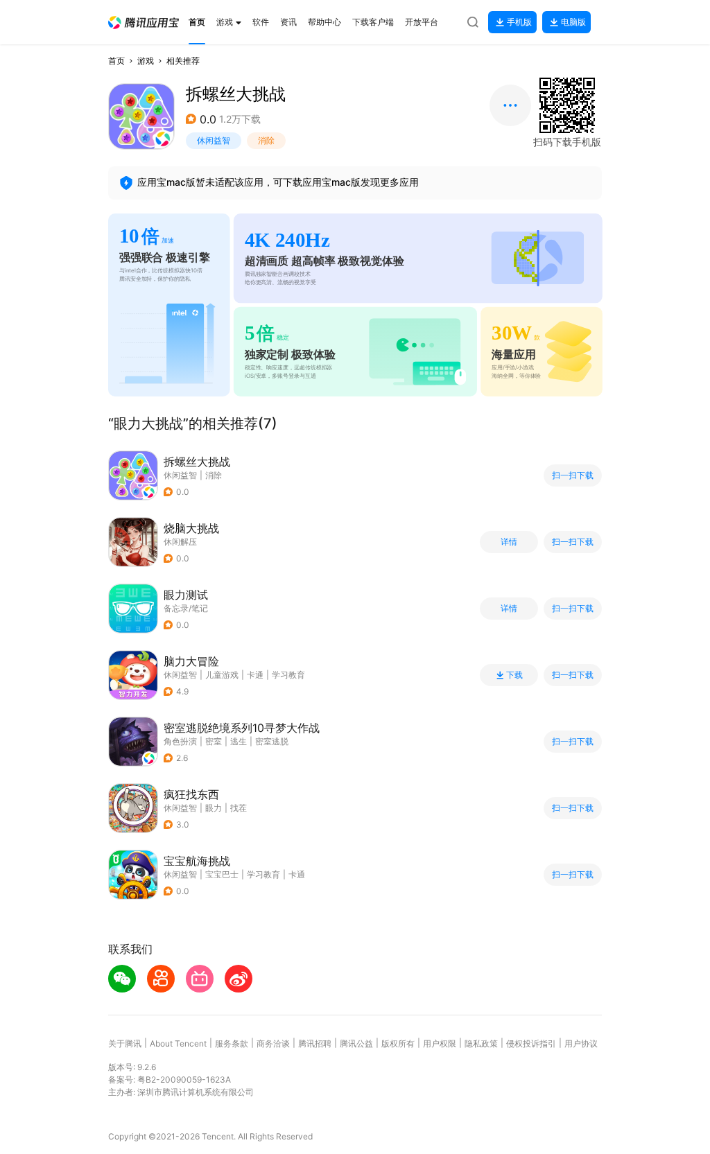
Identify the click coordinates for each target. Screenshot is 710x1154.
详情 (509, 542)
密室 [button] (213, 741)
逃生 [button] (238, 741)
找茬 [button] (238, 808)
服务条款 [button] (231, 1043)
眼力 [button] (213, 808)
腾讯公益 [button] (356, 1043)
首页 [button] (116, 60)
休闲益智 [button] (213, 140)
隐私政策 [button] (481, 1043)
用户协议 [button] (581, 1043)
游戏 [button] (145, 60)
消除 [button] (266, 140)
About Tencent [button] (178, 1043)
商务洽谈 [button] (273, 1043)
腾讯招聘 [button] (314, 1043)
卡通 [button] (255, 675)
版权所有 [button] (398, 1043)
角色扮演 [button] (180, 741)
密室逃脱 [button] (271, 741)
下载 (514, 675)
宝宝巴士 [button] (222, 874)
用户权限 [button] (439, 1043)
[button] (143, 22)
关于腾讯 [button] (124, 1043)
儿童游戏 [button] (222, 675)
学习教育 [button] (288, 675)
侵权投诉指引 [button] (531, 1043)
